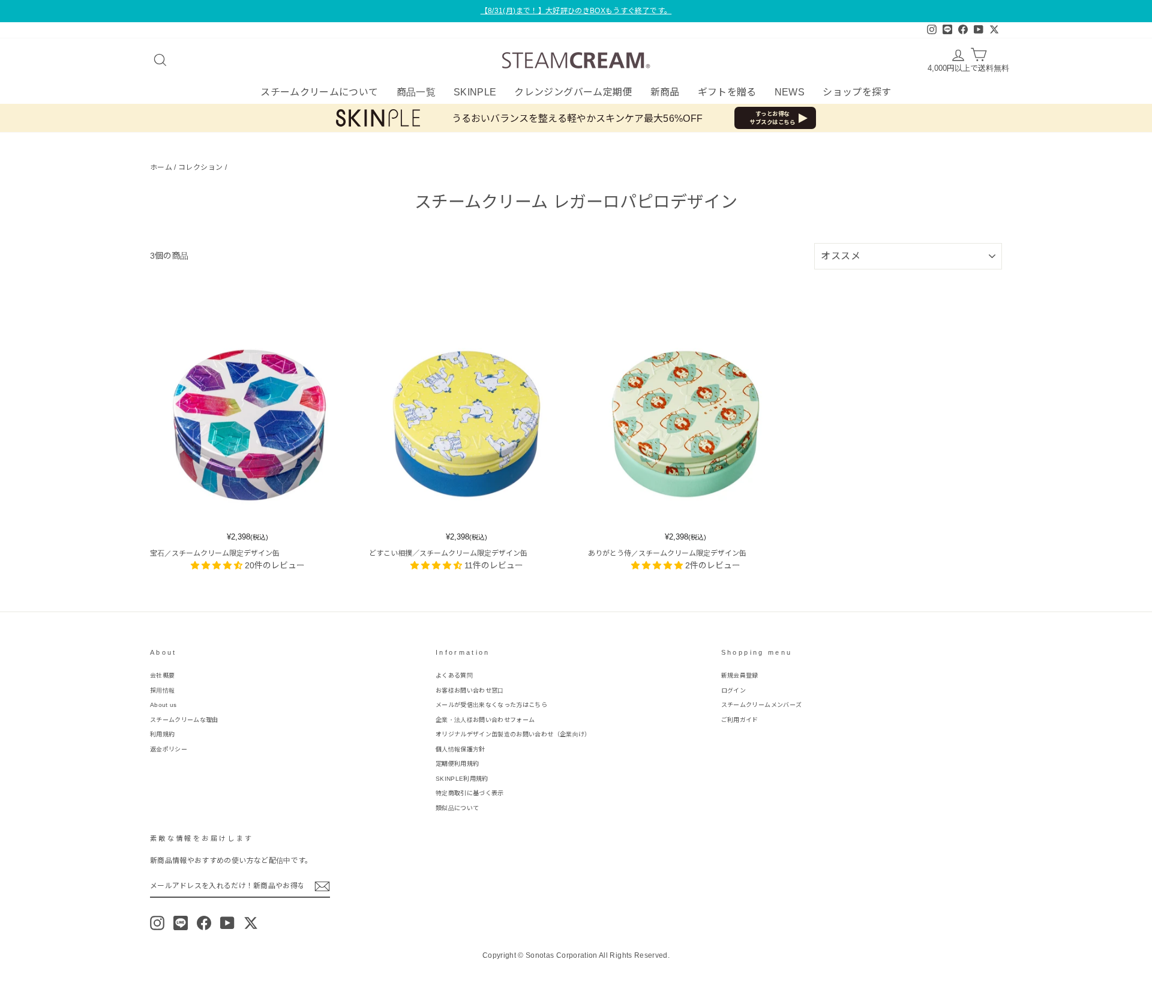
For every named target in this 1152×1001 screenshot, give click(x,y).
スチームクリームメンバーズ (761, 705)
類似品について (457, 808)
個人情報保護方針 (460, 749)
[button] (218, 565)
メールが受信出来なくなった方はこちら (491, 705)
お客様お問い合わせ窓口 (470, 690)
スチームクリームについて (319, 92)
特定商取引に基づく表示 (470, 793)
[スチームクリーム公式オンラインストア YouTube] (227, 923)
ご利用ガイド (739, 720)
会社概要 (162, 675)
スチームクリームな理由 (184, 720)
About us (163, 705)
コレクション (200, 167)
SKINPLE (475, 92)
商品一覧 (416, 92)
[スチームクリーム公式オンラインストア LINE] (180, 923)
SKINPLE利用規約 (462, 778)
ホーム (161, 167)
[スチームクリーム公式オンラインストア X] (251, 923)
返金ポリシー (168, 749)
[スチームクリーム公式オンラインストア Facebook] (204, 923)
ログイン (733, 690)
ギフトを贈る (727, 92)
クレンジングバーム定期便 (573, 92)
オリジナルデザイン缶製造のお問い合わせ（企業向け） (513, 734)
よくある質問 (454, 675)
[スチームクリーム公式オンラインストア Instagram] (157, 923)
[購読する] (322, 886)
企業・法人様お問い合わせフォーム (485, 720)
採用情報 (162, 690)
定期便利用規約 (457, 763)
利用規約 (162, 734)
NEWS (790, 92)
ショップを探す (857, 92)
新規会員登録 (739, 675)
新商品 (665, 92)
